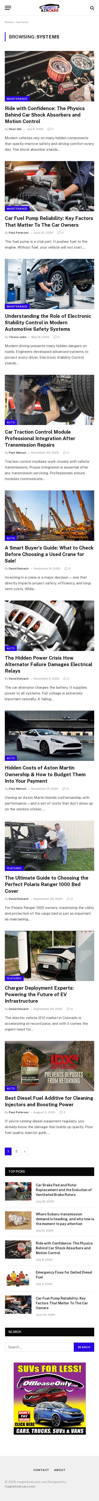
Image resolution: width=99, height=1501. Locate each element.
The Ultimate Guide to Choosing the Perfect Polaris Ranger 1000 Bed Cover (46, 884)
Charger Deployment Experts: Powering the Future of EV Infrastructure (39, 994)
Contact (41, 1470)
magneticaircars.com (20, 1486)
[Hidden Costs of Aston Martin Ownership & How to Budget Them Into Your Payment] (49, 736)
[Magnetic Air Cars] (50, 8)
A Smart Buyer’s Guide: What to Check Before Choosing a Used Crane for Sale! (49, 554)
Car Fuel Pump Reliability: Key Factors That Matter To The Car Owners (62, 1303)
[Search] (91, 7)
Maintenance (17, 98)
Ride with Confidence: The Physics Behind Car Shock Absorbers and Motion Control (45, 115)
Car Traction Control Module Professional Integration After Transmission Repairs (40, 438)
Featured (14, 868)
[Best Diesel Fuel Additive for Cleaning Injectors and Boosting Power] (49, 1066)
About (59, 1470)
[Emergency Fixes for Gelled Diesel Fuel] (18, 1279)
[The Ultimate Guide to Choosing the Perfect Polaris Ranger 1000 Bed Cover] (49, 846)
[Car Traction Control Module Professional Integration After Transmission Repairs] (49, 400)
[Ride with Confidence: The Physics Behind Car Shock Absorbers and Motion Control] (49, 76)
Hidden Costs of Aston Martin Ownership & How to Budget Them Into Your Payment (45, 774)
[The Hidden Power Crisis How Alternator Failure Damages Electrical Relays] (49, 625)
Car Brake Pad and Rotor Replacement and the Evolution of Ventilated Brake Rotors (64, 1190)
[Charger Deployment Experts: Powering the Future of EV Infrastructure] (49, 956)
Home (9, 22)
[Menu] (8, 7)
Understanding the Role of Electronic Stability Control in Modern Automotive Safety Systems (48, 322)
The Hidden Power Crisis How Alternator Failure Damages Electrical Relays (48, 664)
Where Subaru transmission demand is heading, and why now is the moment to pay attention (65, 1219)
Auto (11, 422)
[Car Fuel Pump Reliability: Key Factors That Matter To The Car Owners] (49, 186)
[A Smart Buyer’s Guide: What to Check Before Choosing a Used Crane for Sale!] (49, 515)
